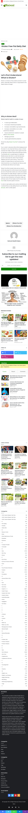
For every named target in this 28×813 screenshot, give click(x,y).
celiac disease (10, 134)
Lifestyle (4, 614)
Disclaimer (3, 778)
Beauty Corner (5, 532)
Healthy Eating (5, 595)
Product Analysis (5, 641)
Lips (3, 616)
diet (8, 154)
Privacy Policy (4, 780)
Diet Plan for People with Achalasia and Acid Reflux (21, 339)
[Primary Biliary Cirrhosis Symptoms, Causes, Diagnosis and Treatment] (5, 391)
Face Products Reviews (7, 567)
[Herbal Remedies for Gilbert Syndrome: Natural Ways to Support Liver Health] (21, 465)
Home (3, 41)
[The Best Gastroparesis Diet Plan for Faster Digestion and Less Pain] (7, 333)
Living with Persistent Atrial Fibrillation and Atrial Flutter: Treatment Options (6, 456)
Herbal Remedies (5, 597)
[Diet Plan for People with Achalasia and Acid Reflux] (21, 333)
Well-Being (4, 679)
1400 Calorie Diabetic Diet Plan (9, 517)
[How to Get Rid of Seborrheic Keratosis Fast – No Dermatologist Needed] (5, 404)
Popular (4, 371)
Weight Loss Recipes (6, 675)
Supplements (5, 656)
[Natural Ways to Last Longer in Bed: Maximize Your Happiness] (5, 398)
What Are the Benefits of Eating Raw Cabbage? (6, 503)
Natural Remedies (6, 633)
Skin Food (4, 654)
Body (3, 534)
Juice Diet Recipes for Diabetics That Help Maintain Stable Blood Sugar (20, 324)
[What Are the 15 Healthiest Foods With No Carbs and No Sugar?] (7, 465)
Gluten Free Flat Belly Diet (14, 226)
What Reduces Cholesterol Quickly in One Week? (6, 488)
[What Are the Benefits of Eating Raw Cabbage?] (7, 497)
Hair (3, 582)
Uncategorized (5, 664)
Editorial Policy (4, 785)
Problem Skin (5, 639)
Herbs (3, 599)
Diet (6, 41)
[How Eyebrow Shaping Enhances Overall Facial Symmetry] (21, 449)
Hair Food (4, 586)
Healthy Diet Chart (6, 593)
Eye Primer (4, 559)
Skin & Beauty (5, 652)
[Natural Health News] (8, 5)
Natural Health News (7, 49)
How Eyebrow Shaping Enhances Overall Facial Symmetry (15, 1)
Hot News (4, 603)
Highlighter (4, 601)
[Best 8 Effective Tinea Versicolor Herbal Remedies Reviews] (5, 377)
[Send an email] (11, 49)
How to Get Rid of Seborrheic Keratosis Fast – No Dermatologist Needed (17, 404)
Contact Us (3, 783)
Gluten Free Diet (13, 142)
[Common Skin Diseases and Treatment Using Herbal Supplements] (5, 383)
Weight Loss (4, 673)
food (2, 180)
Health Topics (5, 591)
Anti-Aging (4, 523)
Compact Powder (6, 544)
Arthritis (3, 525)
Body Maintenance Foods (7, 536)
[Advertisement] (14, 23)
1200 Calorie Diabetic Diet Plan (8, 515)
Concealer (4, 546)
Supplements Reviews (7, 658)
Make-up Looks (5, 624)
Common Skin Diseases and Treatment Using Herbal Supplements (17, 383)
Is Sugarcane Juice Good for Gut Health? (20, 502)
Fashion (3, 569)
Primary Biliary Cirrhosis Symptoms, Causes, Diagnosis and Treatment (17, 390)
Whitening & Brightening (7, 681)
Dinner (3, 555)
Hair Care (4, 584)
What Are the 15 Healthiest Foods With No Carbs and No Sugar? (7, 472)
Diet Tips (4, 553)
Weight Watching (5, 677)
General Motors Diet (6, 578)
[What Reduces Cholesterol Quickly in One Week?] (7, 482)
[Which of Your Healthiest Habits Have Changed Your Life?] (21, 482)
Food (3, 572)
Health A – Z (4, 588)
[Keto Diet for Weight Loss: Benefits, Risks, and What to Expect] (7, 317)
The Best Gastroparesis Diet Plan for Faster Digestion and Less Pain (7, 339)
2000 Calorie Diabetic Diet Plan (9, 519)
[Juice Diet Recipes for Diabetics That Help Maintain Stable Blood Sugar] (21, 317)
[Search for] (26, 5)
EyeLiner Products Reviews (8, 561)
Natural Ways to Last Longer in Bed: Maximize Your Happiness (17, 397)
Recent (13, 371)
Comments (22, 371)
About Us (3, 776)
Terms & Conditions (5, 787)
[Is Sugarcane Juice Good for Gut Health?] (21, 497)
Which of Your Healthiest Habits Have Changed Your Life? (20, 488)
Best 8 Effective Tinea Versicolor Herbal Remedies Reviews (18, 376)
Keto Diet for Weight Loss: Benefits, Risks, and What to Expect (7, 324)
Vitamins (4, 668)
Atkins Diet (4, 527)
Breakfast (4, 538)
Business (4, 540)
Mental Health (5, 628)
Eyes (3, 563)
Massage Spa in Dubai (7, 626)
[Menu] (1, 5)
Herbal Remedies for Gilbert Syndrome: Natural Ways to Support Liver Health (20, 473)
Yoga (3, 683)
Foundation (4, 574)
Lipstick (3, 618)
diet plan (3, 187)
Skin (3, 650)
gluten (8, 223)
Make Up (4, 622)
